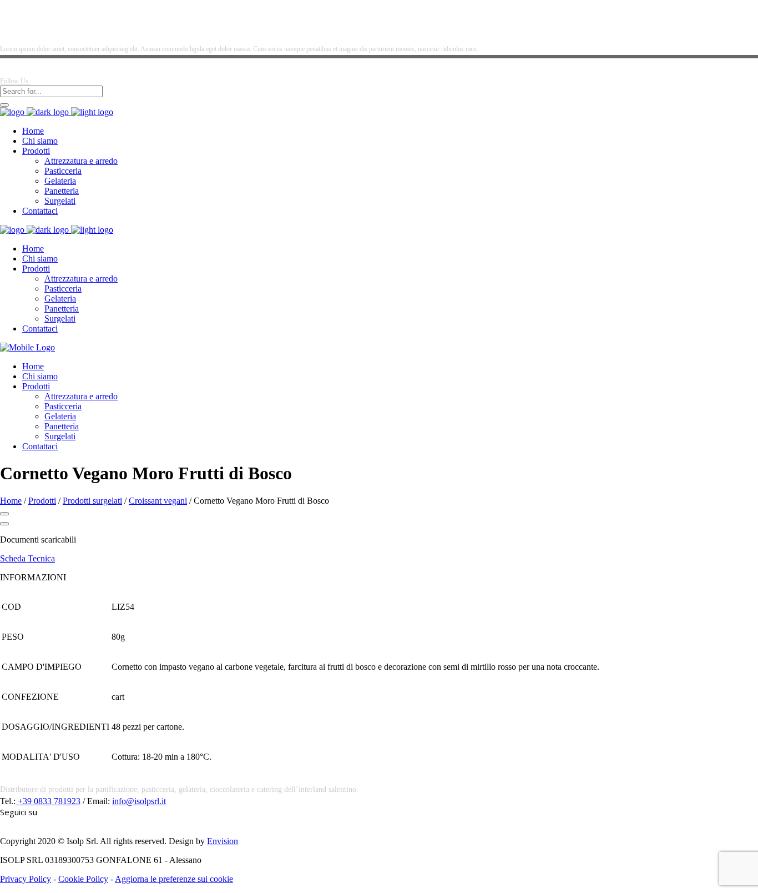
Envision (222, 841)
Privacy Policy (25, 879)
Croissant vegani (158, 500)
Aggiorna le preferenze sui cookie (174, 879)
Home (11, 500)
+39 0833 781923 (48, 801)
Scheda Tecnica (27, 558)
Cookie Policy (83, 879)
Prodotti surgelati (92, 500)
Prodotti (42, 500)
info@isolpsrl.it (139, 801)
